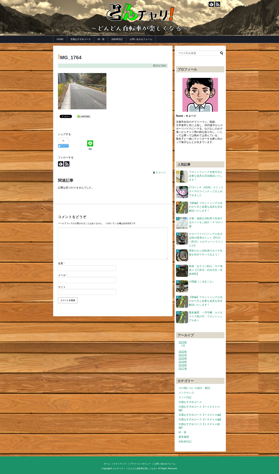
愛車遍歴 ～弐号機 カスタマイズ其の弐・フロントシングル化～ (205, 316)
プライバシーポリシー (140, 464)
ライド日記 (185, 397)
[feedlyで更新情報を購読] (211, 4)
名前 (61, 263)
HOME (60, 39)
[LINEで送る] (84, 116)
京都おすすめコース (80, 39)
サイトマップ (120, 464)
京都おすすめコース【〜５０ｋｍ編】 (200, 419)
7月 (183, 345)
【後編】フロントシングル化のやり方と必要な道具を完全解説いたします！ (205, 207)
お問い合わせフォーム (141, 39)
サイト (62, 287)
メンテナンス (186, 392)
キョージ (161, 172)
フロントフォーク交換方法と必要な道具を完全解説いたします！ (205, 176)
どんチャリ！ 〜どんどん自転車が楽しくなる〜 (135, 468)
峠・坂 (101, 39)
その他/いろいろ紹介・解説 (194, 388)
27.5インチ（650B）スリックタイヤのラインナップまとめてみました (206, 191)
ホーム (107, 464)
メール (62, 275)
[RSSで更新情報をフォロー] (217, 4)
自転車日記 (117, 39)
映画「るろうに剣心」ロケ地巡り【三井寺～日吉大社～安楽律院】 (205, 270)
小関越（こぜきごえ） (202, 281)
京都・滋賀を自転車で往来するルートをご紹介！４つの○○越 (206, 222)
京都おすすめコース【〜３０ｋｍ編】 (200, 414)
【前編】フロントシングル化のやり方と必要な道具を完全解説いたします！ (205, 301)
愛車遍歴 (184, 436)
